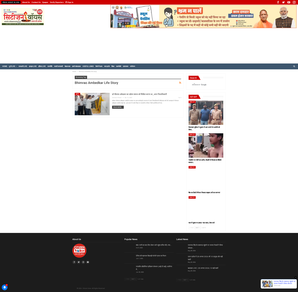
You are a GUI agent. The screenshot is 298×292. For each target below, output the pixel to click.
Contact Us (36, 2)
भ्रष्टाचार (125, 66)
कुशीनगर (77, 94)
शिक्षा (113, 66)
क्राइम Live (33, 66)
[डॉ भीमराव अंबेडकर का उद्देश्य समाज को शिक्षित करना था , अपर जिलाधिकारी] (92, 104)
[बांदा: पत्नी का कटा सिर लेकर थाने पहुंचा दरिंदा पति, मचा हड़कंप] (129, 247)
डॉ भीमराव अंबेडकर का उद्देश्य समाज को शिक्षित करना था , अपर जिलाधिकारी (139, 94)
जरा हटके (107, 66)
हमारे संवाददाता (76, 66)
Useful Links (88, 66)
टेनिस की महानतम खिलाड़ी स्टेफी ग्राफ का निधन (151, 256)
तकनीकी (118, 66)
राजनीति (49, 66)
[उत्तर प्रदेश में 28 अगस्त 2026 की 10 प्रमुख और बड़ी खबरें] (181, 259)
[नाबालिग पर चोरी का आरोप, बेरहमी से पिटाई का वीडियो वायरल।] (206, 145)
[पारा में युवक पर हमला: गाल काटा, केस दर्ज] (206, 208)
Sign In (70, 2)
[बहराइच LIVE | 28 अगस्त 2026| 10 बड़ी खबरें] (181, 270)
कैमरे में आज (99, 66)
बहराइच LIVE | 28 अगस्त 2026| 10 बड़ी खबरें (203, 268)
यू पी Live (12, 66)
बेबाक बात (67, 66)
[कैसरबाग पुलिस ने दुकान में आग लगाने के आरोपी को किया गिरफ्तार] (206, 113)
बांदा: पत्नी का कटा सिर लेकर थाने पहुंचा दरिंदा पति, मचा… (153, 245)
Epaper (45, 2)
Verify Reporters (57, 2)
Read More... (117, 107)
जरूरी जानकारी (58, 66)
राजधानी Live (23, 66)
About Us (26, 2)
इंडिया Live (42, 66)
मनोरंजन (132, 66)
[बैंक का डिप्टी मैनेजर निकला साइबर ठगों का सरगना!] (206, 178)
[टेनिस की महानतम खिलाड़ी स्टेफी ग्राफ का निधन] (129, 258)
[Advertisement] (149, 45)
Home (4, 66)
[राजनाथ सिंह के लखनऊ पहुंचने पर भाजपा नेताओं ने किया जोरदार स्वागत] (181, 247)
